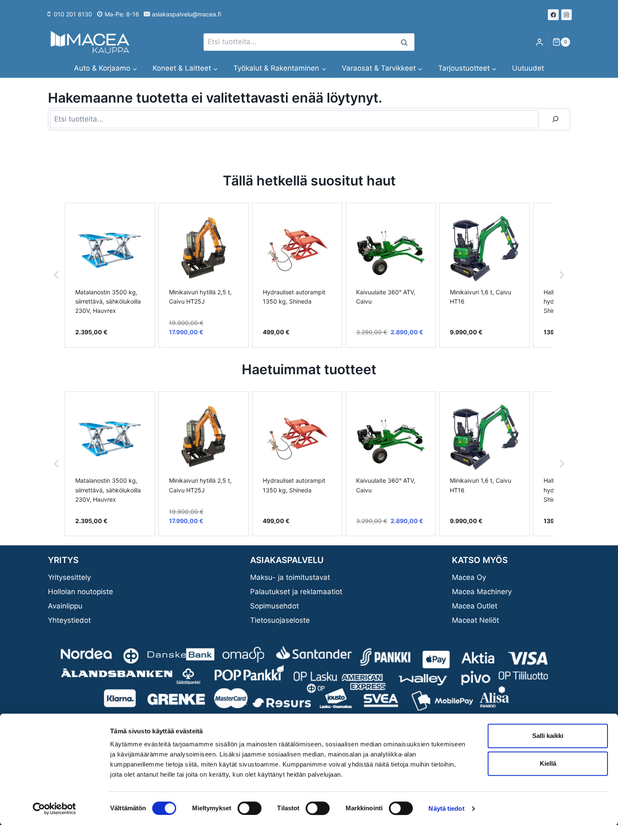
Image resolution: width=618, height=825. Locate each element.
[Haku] (555, 119)
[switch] (249, 808)
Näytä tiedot (446, 808)
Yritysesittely (69, 577)
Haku (407, 42)
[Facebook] (553, 14)
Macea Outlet (474, 606)
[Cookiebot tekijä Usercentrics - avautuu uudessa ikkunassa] (54, 808)
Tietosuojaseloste (280, 620)
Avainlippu (65, 606)
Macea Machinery (482, 591)
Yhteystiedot (69, 620)
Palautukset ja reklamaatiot (296, 591)
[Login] (539, 42)
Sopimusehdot (274, 606)
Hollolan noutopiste (80, 591)
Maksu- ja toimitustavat (290, 577)
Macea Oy (469, 577)
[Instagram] (566, 14)
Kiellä (548, 763)
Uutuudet (528, 68)
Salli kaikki (547, 735)
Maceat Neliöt (475, 620)
